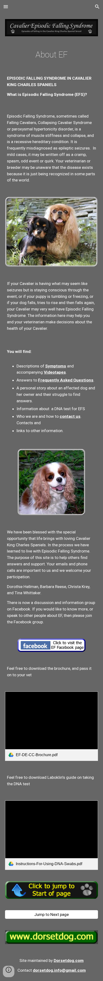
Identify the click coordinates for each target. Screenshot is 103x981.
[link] (51, 726)
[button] (5, 6)
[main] (51, 55)
